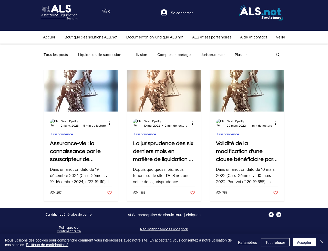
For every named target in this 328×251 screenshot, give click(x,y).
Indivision (139, 54)
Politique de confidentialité (47, 244)
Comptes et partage (174, 54)
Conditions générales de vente (69, 214)
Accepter (304, 242)
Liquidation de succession (99, 54)
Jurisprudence (212, 54)
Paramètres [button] (247, 242)
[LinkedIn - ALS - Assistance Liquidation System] (278, 214)
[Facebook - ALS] (271, 214)
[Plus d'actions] (111, 123)
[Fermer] (322, 242)
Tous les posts (56, 54)
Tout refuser (275, 242)
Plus (238, 54)
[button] (107, 10)
